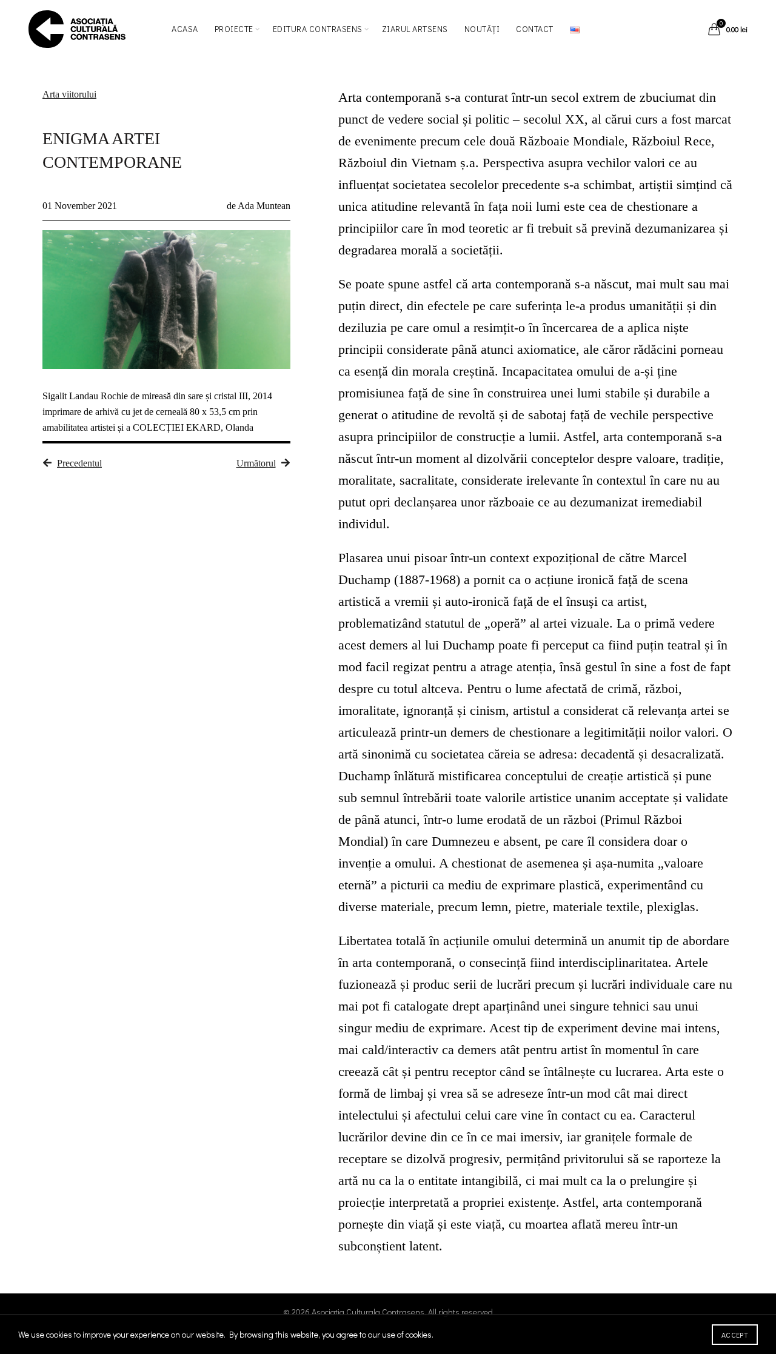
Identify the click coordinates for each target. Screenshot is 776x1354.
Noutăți (482, 29)
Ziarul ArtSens (415, 29)
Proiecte (234, 29)
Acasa (185, 29)
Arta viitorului (69, 94)
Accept (734, 1334)
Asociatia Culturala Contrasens (368, 1312)
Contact (535, 29)
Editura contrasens (318, 29)
